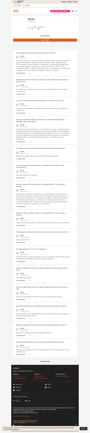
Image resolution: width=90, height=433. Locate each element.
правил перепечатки (30, 422)
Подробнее (16, 429)
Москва (24, 5)
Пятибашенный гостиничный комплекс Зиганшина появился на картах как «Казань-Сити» (42, 232)
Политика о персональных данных (21, 416)
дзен (49, 387)
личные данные (45, 35)
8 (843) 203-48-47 (39, 376)
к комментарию (20, 73)
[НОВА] (59, 11)
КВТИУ (22, 56)
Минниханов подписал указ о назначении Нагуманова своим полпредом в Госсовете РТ (41, 306)
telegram (18, 387)
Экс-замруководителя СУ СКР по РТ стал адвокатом (31, 249)
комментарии (45, 40)
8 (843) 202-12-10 (18, 376)
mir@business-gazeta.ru (41, 378)
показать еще (45, 361)
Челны (15, 5)
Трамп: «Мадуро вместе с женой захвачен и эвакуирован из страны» (36, 53)
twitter (49, 384)
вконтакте (18, 384)
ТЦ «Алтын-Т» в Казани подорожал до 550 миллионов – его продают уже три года (39, 100)
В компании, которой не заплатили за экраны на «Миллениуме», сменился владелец (40, 148)
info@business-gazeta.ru (20, 378)
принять (83, 428)
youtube (18, 390)
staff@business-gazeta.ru (63, 376)
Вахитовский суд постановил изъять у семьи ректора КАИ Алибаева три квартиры (40, 342)
